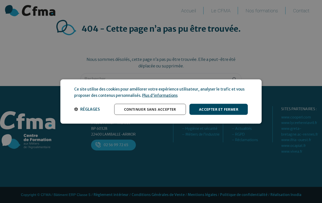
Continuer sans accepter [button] (150, 109)
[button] (87, 109)
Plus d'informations (160, 95)
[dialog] (161, 101)
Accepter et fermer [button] (218, 109)
